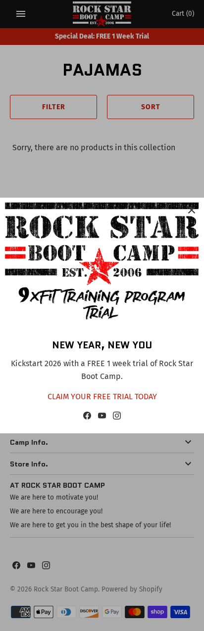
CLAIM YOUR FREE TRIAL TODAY (102, 396)
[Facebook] (87, 417)
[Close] (192, 210)
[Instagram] (117, 417)
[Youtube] (102, 417)
